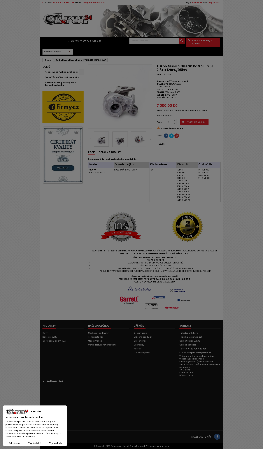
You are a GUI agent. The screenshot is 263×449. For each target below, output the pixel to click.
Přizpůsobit (34, 443)
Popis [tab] (91, 152)
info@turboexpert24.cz (93, 2)
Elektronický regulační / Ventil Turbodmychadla (61, 83)
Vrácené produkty (143, 336)
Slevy (45, 332)
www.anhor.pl (162, 446)
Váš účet (140, 326)
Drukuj (161, 143)
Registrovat (214, 2)
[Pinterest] (176, 135)
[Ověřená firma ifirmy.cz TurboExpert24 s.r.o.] (63, 106)
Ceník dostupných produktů (102, 344)
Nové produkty (49, 336)
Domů (46, 66)
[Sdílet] (166, 135)
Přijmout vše (55, 443)
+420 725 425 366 (61, 2)
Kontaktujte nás (95, 336)
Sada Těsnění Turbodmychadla (62, 77)
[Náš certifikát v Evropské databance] (63, 155)
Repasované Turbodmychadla (61, 71)
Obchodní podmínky (98, 332)
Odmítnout (15, 443)
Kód (159, 74)
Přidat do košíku (193, 122)
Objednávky (140, 340)
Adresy (137, 348)
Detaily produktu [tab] (110, 152)
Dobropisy (139, 344)
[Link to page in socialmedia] (217, 437)
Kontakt (185, 326)
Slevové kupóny (141, 352)
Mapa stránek (95, 340)
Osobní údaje (140, 332)
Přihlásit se (197, 2)
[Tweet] (171, 135)
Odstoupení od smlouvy (54, 340)
